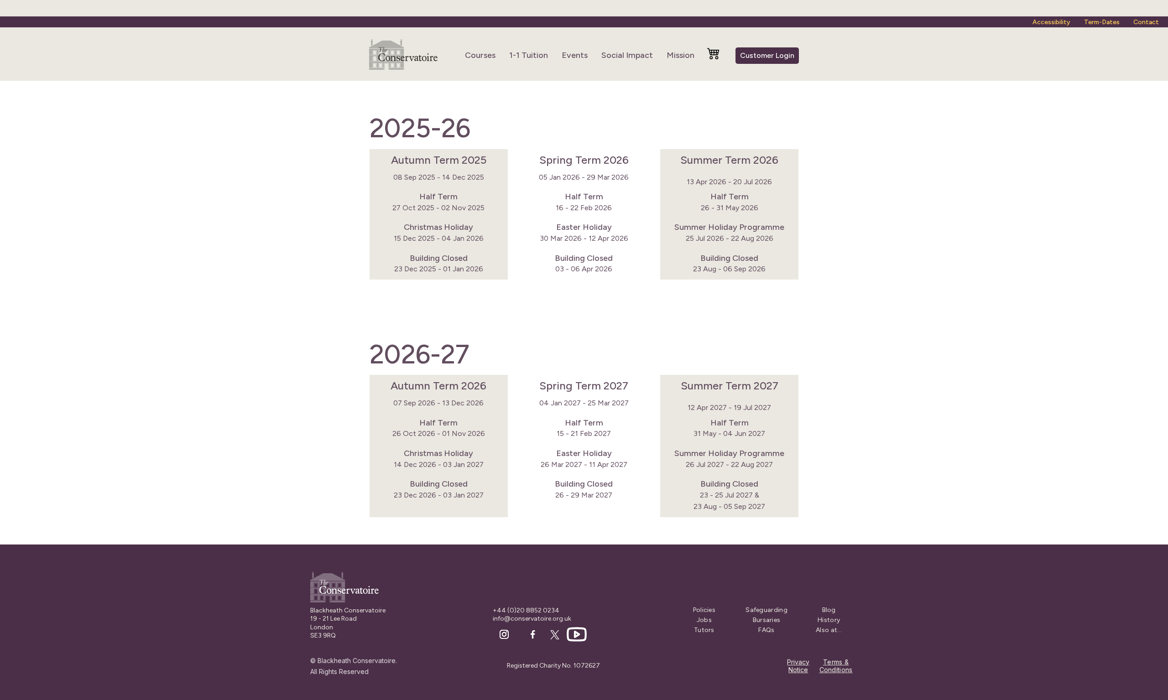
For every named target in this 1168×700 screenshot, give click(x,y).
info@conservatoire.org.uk (532, 618)
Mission (680, 55)
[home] (403, 55)
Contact (1146, 22)
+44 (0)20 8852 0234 (526, 610)
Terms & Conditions (836, 666)
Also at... (829, 630)
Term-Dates (1102, 22)
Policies (704, 610)
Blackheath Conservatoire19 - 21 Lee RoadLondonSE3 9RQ (348, 623)
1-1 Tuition (528, 55)
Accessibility (1051, 22)
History (829, 620)
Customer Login (767, 55)
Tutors (704, 630)
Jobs (704, 620)
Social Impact (627, 55)
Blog (829, 610)
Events (575, 55)
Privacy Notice (798, 666)
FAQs (766, 630)
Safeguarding (766, 610)
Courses (480, 55)
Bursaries (767, 620)
